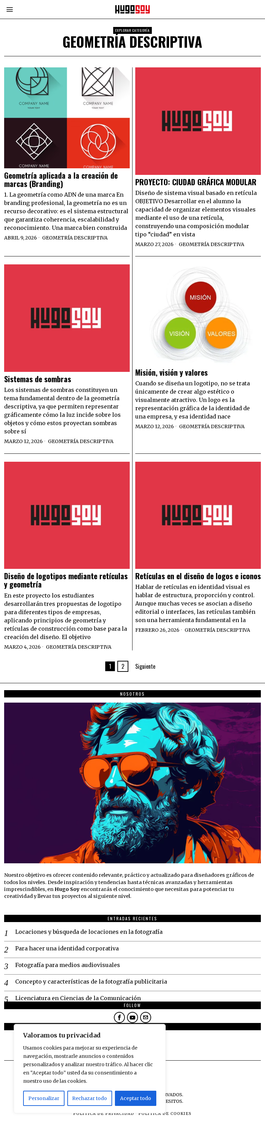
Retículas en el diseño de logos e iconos (198, 576)
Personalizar (43, 1098)
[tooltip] (119, 1017)
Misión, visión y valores (171, 372)
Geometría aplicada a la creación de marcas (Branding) (61, 179)
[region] (90, 1068)
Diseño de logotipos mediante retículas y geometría (66, 580)
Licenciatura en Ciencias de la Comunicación (78, 998)
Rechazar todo (89, 1098)
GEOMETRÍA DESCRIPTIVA (75, 238)
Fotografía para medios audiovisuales (67, 964)
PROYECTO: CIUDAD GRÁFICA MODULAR (195, 182)
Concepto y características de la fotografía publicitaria (91, 981)
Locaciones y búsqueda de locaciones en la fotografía (89, 931)
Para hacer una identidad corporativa (67, 948)
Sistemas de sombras (37, 379)
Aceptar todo (135, 1098)
